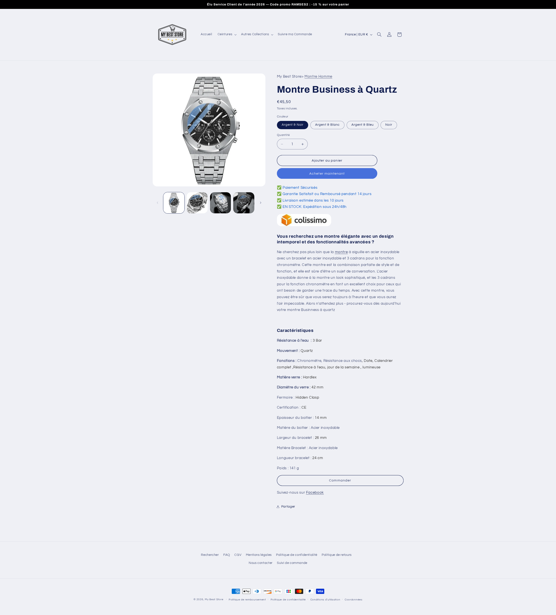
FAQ (226, 555)
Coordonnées (353, 599)
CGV (237, 555)
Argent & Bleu (362, 124)
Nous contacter (261, 562)
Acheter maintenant (327, 173)
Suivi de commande (292, 562)
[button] (226, 34)
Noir (388, 124)
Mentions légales (259, 555)
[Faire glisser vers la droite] (260, 202)
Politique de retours (337, 555)
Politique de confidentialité (296, 555)
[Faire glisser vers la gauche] (157, 202)
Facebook (315, 493)
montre (341, 252)
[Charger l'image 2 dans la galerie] (197, 202)
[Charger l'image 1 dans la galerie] (173, 202)
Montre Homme (318, 77)
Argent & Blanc (327, 124)
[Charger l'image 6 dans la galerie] (220, 202)
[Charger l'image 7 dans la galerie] (243, 202)
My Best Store (214, 599)
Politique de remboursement (247, 599)
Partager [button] (288, 506)
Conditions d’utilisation (325, 599)
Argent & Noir (293, 124)
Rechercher (210, 555)
